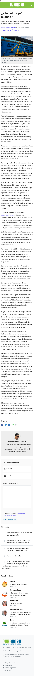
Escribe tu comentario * (10, 483)
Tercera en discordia (14, 556)
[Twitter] (6, 425)
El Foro (12, 581)
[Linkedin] (9, 425)
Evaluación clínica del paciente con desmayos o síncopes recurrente (20, 613)
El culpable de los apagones (18, 584)
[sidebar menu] (2, 4)
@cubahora (8, 665)
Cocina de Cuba (15, 590)
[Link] (16, 425)
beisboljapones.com (7, 215)
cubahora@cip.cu (10, 668)
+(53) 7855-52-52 (9, 663)
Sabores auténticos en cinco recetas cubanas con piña (19, 594)
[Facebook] (2, 425)
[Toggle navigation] (31, 5)
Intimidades (14, 601)
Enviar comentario (10, 519)
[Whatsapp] (13, 425)
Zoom (12, 620)
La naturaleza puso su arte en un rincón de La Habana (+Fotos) (20, 624)
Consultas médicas (16, 609)
